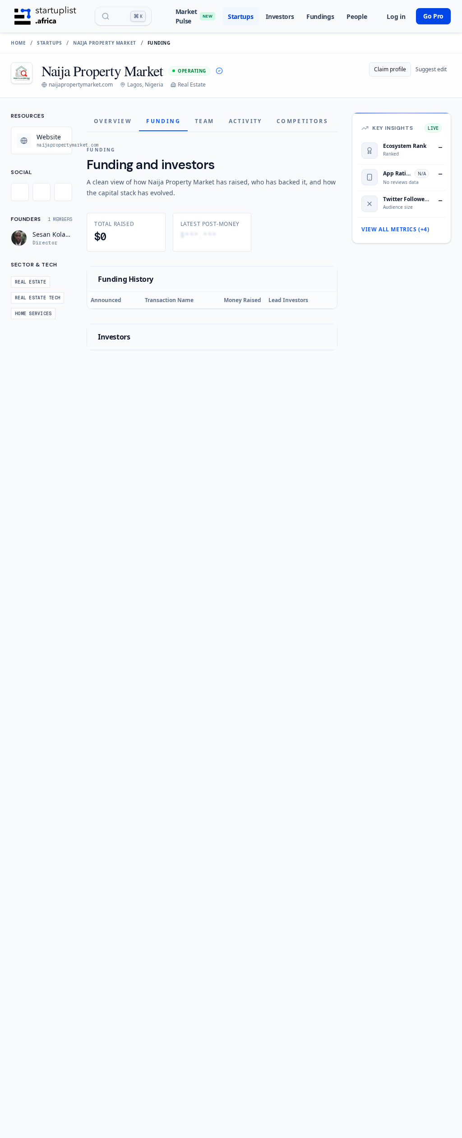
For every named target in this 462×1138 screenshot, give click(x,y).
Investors (280, 16)
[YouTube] (63, 192)
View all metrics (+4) (395, 229)
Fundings (320, 16)
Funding (163, 121)
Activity (245, 121)
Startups (240, 16)
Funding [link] (159, 43)
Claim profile (390, 69)
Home (18, 43)
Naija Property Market (104, 43)
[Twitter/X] (20, 192)
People (356, 16)
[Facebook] (41, 192)
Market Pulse (194, 16)
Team (204, 121)
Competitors (302, 121)
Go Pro (433, 16)
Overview (113, 121)
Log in (396, 16)
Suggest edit (431, 69)
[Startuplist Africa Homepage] (45, 16)
